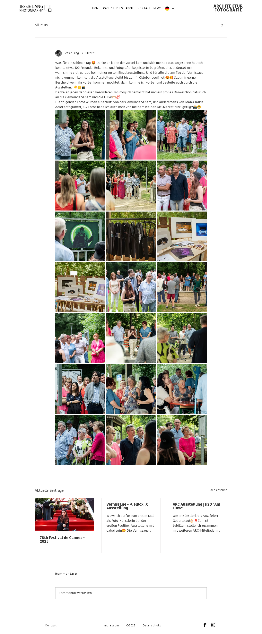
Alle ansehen (218, 490)
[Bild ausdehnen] (80, 135)
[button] (222, 25)
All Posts (41, 25)
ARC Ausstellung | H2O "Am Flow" (196, 506)
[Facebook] (204, 625)
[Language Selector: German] (169, 8)
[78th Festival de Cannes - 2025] (64, 514)
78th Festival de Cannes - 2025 (62, 540)
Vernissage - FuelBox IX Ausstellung (127, 506)
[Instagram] (213, 625)
